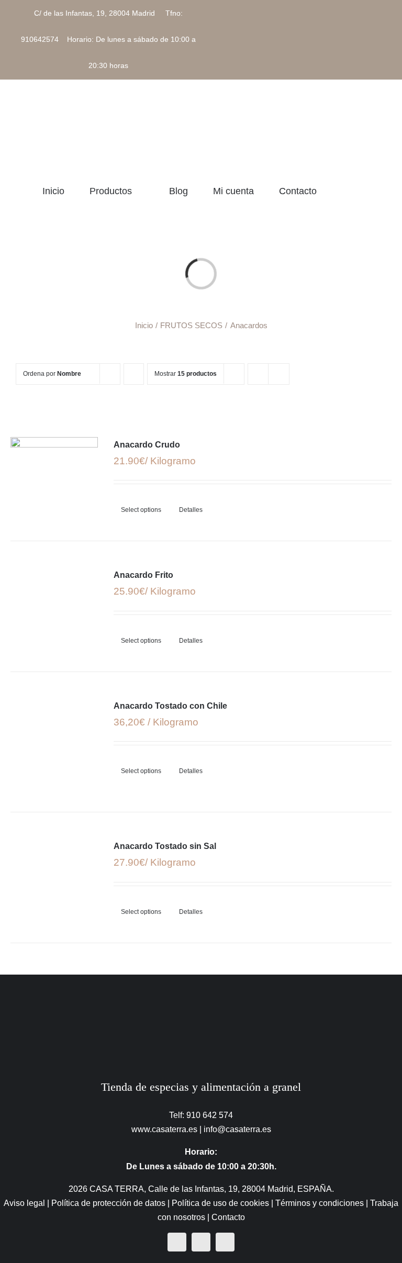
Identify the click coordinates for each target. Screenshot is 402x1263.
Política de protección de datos (108, 1203)
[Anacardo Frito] (54, 602)
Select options (141, 509)
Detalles (191, 509)
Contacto (228, 1217)
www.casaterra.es (164, 1129)
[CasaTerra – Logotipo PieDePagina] (201, 995)
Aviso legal (24, 1203)
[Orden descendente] (134, 374)
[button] (382, 191)
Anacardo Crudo (147, 444)
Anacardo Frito (143, 575)
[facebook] (177, 1242)
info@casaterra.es (237, 1129)
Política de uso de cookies (220, 1203)
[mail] (225, 1242)
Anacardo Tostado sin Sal (165, 846)
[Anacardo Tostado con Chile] (54, 742)
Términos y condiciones (319, 1203)
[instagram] (201, 1242)
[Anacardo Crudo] (54, 472)
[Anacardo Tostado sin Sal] (54, 874)
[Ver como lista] (279, 374)
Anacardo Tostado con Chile (170, 705)
